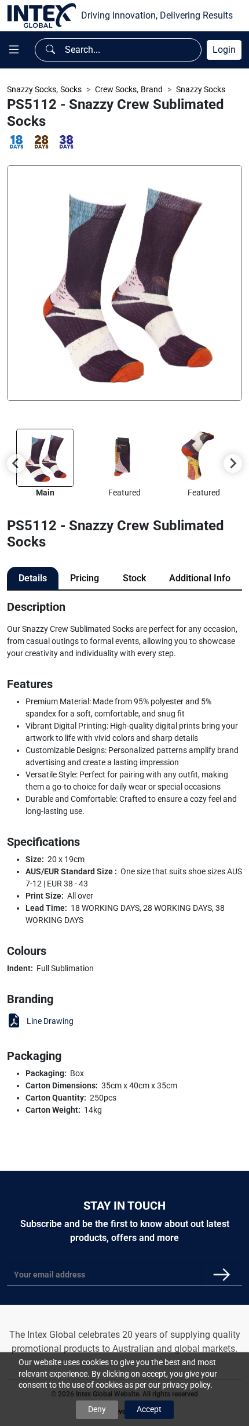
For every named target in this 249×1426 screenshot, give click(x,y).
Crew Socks (116, 89)
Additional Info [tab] (199, 578)
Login (224, 49)
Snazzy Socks (31, 89)
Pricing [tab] (84, 578)
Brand (152, 89)
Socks (71, 89)
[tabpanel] (124, 858)
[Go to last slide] (16, 463)
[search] (50, 50)
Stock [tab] (134, 578)
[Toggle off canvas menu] (14, 49)
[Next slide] (233, 463)
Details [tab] (33, 578)
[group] (45, 464)
